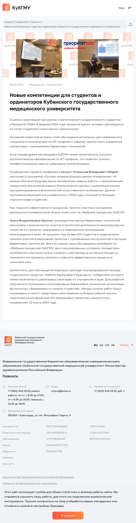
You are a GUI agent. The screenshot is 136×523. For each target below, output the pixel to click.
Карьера (8, 457)
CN (107, 345)
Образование (11, 438)
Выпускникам (100, 438)
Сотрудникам (56, 438)
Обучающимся (56, 432)
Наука (6, 445)
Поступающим (56, 426)
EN (101, 345)
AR (113, 345)
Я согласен (68, 515)
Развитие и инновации (17, 432)
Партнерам (97, 426)
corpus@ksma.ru (61, 390)
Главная (8, 22)
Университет (22, 22)
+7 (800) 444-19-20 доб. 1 (109, 390)
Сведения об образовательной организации (30, 483)
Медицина (9, 451)
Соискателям (99, 432)
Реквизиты (10, 376)
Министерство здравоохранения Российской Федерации (38, 476)
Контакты (9, 463)
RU (96, 345)
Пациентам (54, 451)
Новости (35, 22)
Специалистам (57, 445)
